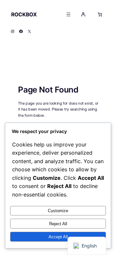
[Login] (83, 14)
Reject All (58, 223)
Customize (58, 210)
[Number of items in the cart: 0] (100, 14)
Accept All (58, 236)
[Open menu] (68, 14)
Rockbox (24, 14)
